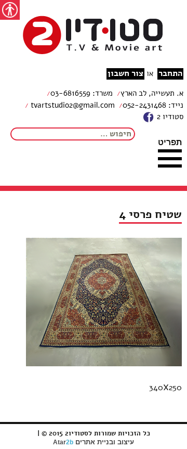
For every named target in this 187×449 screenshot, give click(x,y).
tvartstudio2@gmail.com (72, 105)
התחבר (170, 73)
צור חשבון (125, 73)
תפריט (170, 142)
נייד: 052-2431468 (153, 105)
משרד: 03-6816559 (81, 93)
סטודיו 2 (169, 116)
